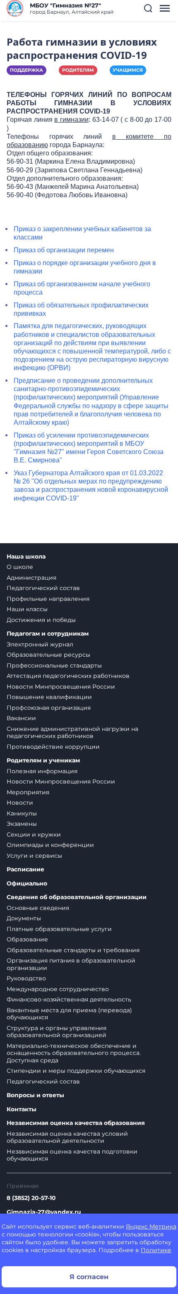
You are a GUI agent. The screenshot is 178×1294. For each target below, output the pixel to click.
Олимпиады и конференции (50, 845)
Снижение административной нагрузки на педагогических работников (72, 732)
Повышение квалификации (49, 697)
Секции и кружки (34, 834)
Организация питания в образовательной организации (71, 964)
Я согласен (89, 1277)
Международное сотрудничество (58, 989)
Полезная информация (42, 771)
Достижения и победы (41, 620)
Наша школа (26, 556)
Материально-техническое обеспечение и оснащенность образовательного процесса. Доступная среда (74, 1053)
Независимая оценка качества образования (76, 1123)
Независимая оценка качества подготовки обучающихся (72, 1155)
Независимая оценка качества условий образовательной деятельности (67, 1137)
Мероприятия (28, 792)
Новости (20, 802)
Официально (27, 883)
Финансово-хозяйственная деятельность (69, 999)
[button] (148, 8)
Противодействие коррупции (53, 746)
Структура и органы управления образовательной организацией (56, 1031)
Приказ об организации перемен (64, 250)
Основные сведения (38, 908)
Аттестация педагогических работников (68, 676)
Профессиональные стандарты (54, 665)
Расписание (25, 869)
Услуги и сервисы (34, 855)
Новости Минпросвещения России (61, 686)
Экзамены (22, 823)
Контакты (21, 1109)
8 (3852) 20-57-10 (31, 1198)
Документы (24, 918)
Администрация (31, 577)
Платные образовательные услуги (59, 929)
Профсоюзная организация (49, 707)
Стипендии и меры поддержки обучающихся (76, 1070)
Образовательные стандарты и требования (73, 950)
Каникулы (22, 813)
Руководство (26, 978)
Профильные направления (48, 598)
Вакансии (21, 718)
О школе (20, 567)
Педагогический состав (43, 588)
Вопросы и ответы (35, 1095)
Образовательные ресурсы (48, 654)
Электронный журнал (40, 644)
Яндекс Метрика (151, 1226)
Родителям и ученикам (43, 760)
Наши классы (27, 609)
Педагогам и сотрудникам (48, 633)
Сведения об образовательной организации (77, 897)
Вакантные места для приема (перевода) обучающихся (69, 1013)
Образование (27, 939)
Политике (156, 1250)
